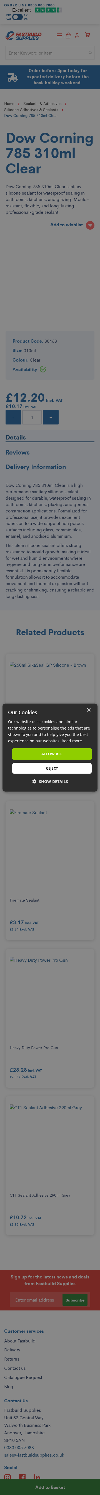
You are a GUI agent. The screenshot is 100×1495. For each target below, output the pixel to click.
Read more (72, 740)
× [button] (88, 710)
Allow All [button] (51, 753)
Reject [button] (52, 768)
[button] (50, 781)
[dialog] (50, 747)
